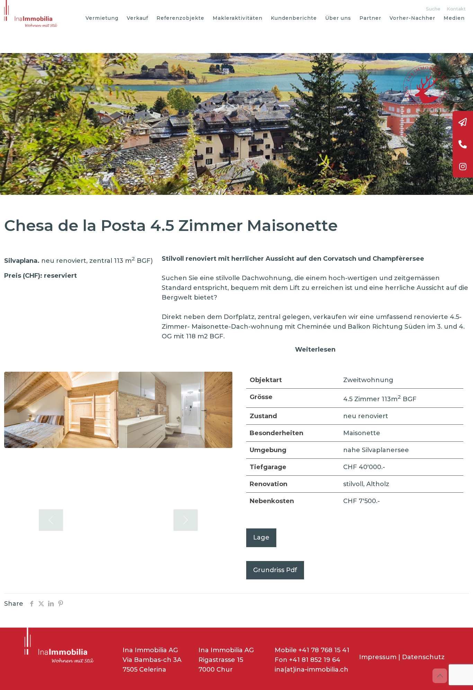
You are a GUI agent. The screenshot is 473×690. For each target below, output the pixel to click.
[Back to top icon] (439, 676)
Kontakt (456, 8)
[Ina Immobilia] (32, 14)
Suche (433, 8)
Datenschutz (423, 657)
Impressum (377, 657)
